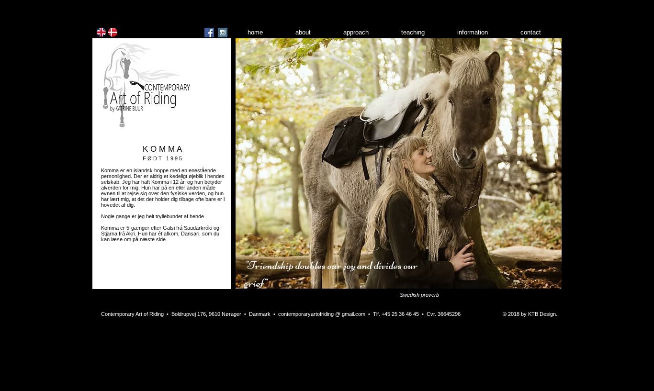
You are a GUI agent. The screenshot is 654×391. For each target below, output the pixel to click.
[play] (541, 280)
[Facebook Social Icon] (209, 32)
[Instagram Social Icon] (222, 32)
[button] (399, 163)
